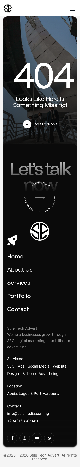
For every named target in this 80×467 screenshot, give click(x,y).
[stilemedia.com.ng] (8, 8)
